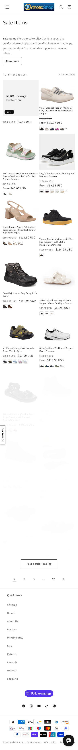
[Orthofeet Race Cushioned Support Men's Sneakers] (57, 331)
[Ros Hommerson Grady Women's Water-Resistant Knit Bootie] (21, 446)
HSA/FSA (12, 670)
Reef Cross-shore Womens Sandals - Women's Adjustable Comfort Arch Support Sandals (20, 176)
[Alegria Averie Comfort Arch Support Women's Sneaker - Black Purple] (47, 191)
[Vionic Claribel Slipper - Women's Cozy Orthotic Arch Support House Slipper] (57, 92)
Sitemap (12, 604)
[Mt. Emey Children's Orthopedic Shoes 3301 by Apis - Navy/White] (15, 361)
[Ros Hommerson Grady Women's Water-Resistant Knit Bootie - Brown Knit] (15, 483)
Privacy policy (33, 742)
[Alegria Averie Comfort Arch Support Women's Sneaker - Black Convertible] (41, 191)
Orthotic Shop (17, 742)
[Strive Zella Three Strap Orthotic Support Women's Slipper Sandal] (57, 278)
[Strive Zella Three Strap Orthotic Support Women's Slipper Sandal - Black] (41, 313)
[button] (7, 7)
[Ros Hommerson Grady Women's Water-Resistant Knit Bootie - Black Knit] (5, 483)
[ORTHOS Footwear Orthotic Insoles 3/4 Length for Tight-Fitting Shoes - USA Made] (57, 450)
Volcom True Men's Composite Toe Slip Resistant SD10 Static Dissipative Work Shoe (56, 242)
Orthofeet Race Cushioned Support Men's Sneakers (56, 349)
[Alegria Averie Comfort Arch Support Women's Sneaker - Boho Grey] (57, 191)
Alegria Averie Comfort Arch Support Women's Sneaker (57, 175)
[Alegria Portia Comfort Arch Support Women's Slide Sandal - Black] (47, 551)
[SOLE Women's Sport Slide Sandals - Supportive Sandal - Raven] (5, 538)
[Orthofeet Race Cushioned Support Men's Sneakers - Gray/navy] (52, 366)
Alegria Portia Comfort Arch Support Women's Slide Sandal (57, 539)
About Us (12, 621)
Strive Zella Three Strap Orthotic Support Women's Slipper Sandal (55, 302)
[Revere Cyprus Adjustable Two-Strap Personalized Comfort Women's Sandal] (21, 389)
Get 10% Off (2, 435)
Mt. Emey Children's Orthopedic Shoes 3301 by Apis (18, 349)
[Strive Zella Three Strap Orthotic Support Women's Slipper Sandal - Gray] (47, 313)
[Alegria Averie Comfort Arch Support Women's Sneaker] (57, 152)
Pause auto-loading (39, 563)
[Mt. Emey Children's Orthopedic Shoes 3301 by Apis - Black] (5, 361)
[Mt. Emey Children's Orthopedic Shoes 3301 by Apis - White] (25, 361)
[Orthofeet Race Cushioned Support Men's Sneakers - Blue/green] (47, 366)
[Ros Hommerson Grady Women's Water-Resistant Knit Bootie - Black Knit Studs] (10, 483)
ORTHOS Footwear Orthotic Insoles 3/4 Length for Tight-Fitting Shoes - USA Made (56, 475)
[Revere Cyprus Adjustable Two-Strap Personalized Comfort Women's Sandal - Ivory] (10, 427)
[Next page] (63, 579)
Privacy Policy (15, 637)
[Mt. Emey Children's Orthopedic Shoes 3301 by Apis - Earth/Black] (10, 361)
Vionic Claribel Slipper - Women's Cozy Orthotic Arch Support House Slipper (56, 110)
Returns (12, 654)
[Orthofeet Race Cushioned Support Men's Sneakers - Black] (41, 366)
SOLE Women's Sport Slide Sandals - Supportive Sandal (20, 526)
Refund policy (50, 742)
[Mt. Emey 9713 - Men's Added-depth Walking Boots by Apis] (57, 383)
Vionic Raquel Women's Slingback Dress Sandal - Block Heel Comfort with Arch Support (19, 230)
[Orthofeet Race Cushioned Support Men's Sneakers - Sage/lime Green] (57, 366)
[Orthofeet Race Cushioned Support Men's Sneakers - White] (62, 366)
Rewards (12, 662)
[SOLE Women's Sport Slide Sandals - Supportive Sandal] (21, 509)
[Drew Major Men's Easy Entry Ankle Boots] (21, 274)
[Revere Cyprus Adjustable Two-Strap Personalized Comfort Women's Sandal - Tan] (15, 427)
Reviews (12, 629)
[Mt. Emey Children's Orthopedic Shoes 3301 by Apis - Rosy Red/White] (20, 361)
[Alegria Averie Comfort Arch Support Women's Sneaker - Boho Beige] (52, 191)
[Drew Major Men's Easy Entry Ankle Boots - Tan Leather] (10, 306)
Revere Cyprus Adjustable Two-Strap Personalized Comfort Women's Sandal (18, 413)
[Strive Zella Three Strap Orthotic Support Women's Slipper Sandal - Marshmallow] (52, 313)
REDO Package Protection (16, 98)
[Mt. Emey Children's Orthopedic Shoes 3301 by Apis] (21, 331)
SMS (9, 645)
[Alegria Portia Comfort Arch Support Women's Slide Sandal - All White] (41, 551)
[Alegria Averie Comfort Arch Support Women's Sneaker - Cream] (62, 191)
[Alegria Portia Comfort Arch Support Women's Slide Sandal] (57, 516)
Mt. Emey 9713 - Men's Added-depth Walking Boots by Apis (57, 400)
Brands (11, 613)
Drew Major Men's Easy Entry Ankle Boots (20, 294)
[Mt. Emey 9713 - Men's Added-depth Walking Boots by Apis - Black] (41, 417)
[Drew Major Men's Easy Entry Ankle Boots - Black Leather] (5, 306)
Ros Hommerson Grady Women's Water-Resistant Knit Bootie (19, 466)
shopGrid (12, 678)
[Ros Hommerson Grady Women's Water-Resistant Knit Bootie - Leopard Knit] (20, 483)
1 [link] (14, 579)
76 (53, 579)
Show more (12, 61)
